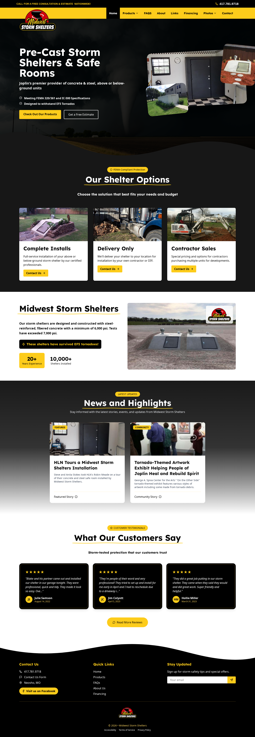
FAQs (96, 683)
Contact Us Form (35, 677)
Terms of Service (127, 730)
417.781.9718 (229, 4)
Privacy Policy (144, 730)
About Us (99, 688)
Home (113, 13)
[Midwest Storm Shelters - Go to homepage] (37, 20)
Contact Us (33, 273)
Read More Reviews (129, 622)
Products (99, 677)
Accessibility (110, 730)
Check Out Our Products (40, 114)
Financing (99, 694)
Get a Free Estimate (81, 114)
